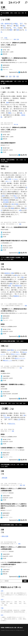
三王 (19, 419)
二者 (24, 415)
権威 (12, 208)
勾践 (21, 113)
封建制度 (5, 200)
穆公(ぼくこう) (7, 360)
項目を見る (11, 423)
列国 (12, 273)
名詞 (10, 76)
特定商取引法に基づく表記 (10, 627)
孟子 (21, 23)
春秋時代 (7, 23)
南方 (13, 204)
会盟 (20, 210)
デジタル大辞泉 (5, 12)
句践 (9, 179)
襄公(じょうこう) (20, 358)
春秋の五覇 (5, 536)
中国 (2, 23)
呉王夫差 (7, 417)
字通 (14, 76)
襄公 (24, 25)
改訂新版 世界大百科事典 (8, 159)
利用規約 (2, 627)
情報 (15, 39)
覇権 (6, 206)
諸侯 (3, 196)
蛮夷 (16, 198)
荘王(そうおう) (15, 354)
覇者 (16, 23)
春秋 (7, 102)
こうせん (15, 179)
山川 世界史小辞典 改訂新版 (8, 341)
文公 (11, 25)
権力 (16, 275)
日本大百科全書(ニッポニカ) (8, 464)
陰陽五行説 (18, 285)
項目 (17, 76)
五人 (12, 23)
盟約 (22, 277)
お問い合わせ (20, 627)
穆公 (21, 28)
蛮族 (17, 204)
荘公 (4, 415)
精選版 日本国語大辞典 (6, 81)
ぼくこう (8, 181)
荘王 (4, 28)
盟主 (15, 196)
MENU (2, 2)
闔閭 (9, 113)
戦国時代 (16, 296)
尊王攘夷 (5, 202)
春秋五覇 (4, 477)
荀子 (15, 28)
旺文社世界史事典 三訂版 (7, 524)
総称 (9, 285)
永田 (6, 76)
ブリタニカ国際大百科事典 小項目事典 (11, 257)
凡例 (18, 39)
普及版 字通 (4, 403)
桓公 (4, 25)
